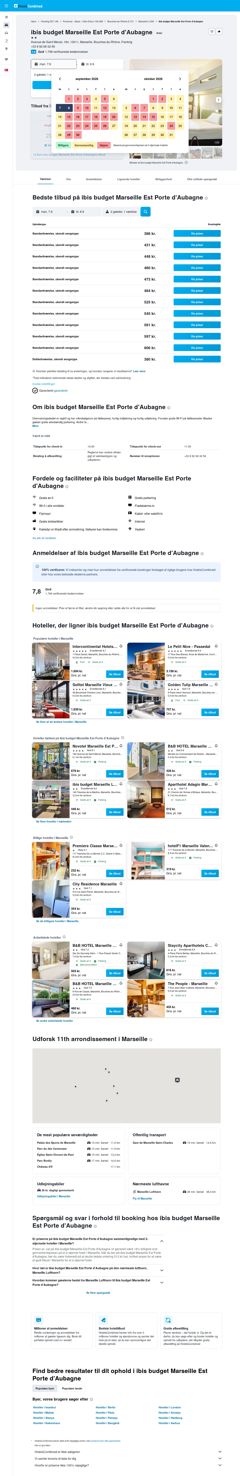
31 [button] (171, 135)
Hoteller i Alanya (43, 1418)
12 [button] (104, 108)
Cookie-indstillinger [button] (43, 384)
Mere (35, 426)
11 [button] (96, 108)
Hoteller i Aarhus (169, 1423)
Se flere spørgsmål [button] (98, 1292)
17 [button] (86, 117)
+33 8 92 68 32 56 (43, 46)
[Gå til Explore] (6, 48)
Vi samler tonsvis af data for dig (55, 1458)
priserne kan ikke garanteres (105, 1440)
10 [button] (86, 108)
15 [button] (68, 117)
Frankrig (45, 21)
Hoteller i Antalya (170, 1412)
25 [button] (96, 126)
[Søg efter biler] (6, 33)
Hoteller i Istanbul (44, 1407)
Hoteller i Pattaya (107, 1418)
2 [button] (78, 99)
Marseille (143, 21)
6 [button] (114, 99)
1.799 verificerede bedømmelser (66, 51)
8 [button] (69, 108)
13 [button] (114, 108)
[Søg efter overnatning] (6, 25)
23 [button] (78, 126)
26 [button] (104, 126)
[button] (6, 6)
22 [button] (68, 126)
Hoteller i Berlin (106, 1407)
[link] (61, 721)
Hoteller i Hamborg (170, 1418)
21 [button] (60, 126)
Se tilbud (115, 674)
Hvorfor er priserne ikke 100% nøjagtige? (62, 1465)
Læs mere (139, 371)
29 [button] (68, 135)
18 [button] (96, 117)
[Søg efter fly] (6, 17)
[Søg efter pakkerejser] (6, 41)
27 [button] (114, 126)
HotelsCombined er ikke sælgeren (57, 1452)
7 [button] (60, 108)
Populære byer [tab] (45, 1388)
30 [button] (78, 135)
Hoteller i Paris (105, 1412)
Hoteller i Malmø (43, 1412)
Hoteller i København (46, 1423)
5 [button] (105, 99)
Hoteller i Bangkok (107, 1423)
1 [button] (69, 99)
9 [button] (78, 108)
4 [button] (96, 99)
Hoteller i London (170, 1407)
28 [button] (60, 135)
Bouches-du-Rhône (117, 21)
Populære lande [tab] (72, 1388)
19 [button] (104, 117)
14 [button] (60, 117)
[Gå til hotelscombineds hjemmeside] (28, 5)
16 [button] (78, 117)
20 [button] (114, 117)
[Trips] (6, 59)
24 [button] (86, 126)
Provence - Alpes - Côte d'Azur (78, 21)
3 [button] (87, 99)
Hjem (33, 21)
